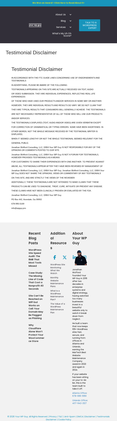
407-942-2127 (79, 403)
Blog (63, 20)
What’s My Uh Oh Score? (61, 34)
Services (61, 27)
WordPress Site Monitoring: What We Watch (57, 269)
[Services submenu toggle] (70, 27)
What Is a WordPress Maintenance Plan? (57, 295)
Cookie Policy (64, 419)
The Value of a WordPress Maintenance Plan (57, 308)
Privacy (53, 416)
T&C (60, 416)
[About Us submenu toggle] (70, 14)
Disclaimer (90, 416)
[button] (54, 257)
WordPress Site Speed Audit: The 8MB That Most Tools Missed (35, 258)
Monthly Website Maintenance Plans (57, 282)
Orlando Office (79, 400)
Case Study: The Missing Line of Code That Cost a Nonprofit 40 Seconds (36, 281)
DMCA (80, 416)
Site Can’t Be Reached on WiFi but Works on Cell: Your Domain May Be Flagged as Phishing (36, 307)
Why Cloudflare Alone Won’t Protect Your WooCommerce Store (36, 333)
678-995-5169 (79, 395)
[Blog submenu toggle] (70, 21)
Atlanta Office (79, 393)
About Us (61, 14)
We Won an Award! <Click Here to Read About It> (58, 2)
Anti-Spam (69, 416)
